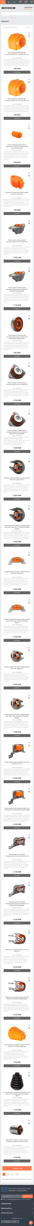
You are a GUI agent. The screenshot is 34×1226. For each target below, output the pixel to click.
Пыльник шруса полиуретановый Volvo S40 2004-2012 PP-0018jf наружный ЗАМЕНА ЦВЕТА (17, 1093)
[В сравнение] (29, 36)
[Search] (31, 13)
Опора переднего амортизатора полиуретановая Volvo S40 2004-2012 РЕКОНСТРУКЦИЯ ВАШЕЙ (17, 432)
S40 (9, 17)
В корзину (17, 72)
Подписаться (28, 1196)
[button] (14, 2)
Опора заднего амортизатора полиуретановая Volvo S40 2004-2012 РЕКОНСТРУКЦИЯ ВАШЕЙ (17, 289)
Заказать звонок (28, 8)
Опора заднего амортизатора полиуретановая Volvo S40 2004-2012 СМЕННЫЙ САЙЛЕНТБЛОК (17, 336)
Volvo (5, 17)
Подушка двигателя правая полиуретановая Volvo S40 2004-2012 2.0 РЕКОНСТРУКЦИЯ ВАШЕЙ (17, 903)
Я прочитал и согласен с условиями (16, 1199)
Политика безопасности (13, 1199)
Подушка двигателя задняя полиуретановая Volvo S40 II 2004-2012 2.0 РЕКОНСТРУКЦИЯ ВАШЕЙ (17, 527)
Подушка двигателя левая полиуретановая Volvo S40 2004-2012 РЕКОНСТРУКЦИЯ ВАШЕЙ (17, 620)
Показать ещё (17, 1168)
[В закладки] (29, 33)
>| (17, 1174)
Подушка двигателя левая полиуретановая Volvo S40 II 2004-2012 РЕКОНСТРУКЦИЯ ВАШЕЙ (17, 716)
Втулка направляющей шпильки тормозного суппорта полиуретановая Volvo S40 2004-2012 (17, 146)
